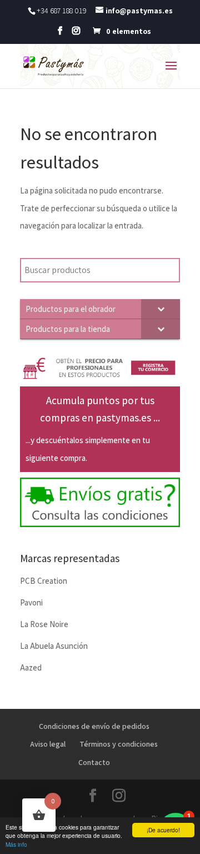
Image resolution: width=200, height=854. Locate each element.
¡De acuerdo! (163, 830)
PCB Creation (43, 580)
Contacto (94, 762)
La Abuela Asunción (54, 645)
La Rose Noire (44, 624)
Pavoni (31, 602)
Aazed (31, 667)
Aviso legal (48, 744)
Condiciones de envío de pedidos (94, 726)
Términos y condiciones (118, 744)
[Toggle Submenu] (160, 309)
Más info (16, 844)
